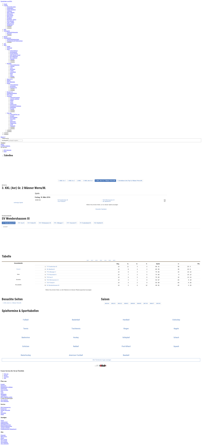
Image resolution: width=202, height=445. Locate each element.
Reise (11, 73)
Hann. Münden (11, 12)
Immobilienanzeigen (6, 424)
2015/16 (158, 303)
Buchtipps (12, 69)
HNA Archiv (4, 439)
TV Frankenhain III (63, 200)
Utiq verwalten (4, 390)
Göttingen (9, 11)
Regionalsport (13, 52)
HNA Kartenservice (6, 407)
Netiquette (12, 126)
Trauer (11, 103)
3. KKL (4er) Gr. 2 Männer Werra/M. (12, 303)
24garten (12, 66)
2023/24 (107, 303)
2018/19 (139, 303)
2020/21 (126, 303)
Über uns (6, 374)
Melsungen (9, 16)
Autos (11, 101)
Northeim (9, 18)
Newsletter (12, 118)
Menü (2, 137)
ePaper (2, 438)
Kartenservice (13, 87)
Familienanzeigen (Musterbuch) (8, 429)
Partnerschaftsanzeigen (6, 426)
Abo (5, 378)
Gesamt (5, 226)
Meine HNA (4, 436)
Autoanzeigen (4, 422)
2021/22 (120, 303)
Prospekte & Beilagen (15, 106)
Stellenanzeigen (4, 423)
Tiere (11, 74)
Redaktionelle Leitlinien (7, 387)
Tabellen (12, 59)
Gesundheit (13, 72)
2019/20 (133, 303)
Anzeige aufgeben (14, 99)
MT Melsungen (14, 56)
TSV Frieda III (61, 201)
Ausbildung (3, 395)
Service (5, 375)
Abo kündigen (4, 400)
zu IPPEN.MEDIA (5, 146)
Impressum (13, 121)
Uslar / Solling (10, 22)
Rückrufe (9, 33)
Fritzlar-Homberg (11, 9)
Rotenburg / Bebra (11, 19)
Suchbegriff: (5, 140)
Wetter (2, 414)
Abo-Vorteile (4, 440)
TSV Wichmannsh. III (108, 200)
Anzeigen (6, 376)
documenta (13, 86)
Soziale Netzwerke (5, 410)
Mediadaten (13, 107)
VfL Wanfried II (107, 201)
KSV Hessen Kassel (15, 55)
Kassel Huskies (14, 53)
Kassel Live (4, 408)
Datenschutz (13, 123)
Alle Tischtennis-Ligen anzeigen (101, 360)
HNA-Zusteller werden (6, 397)
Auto (11, 67)
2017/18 (145, 303)
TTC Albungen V (58, 223)
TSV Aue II (21, 223)
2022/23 (113, 303)
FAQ (11, 120)
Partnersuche (13, 104)
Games (12, 70)
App (2, 411)
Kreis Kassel (10, 15)
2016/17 (152, 303)
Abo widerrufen (5, 401)
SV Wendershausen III (9, 223)
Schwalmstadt (10, 21)
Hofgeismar (10, 14)
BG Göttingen (13, 57)
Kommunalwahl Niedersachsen (15, 40)
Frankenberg (10, 8)
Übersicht (3, 435)
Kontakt (12, 108)
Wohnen (12, 76)
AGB (11, 124)
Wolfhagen (9, 25)
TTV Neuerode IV (72, 223)
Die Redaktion (13, 117)
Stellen (11, 100)
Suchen (3, 143)
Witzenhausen (10, 23)
